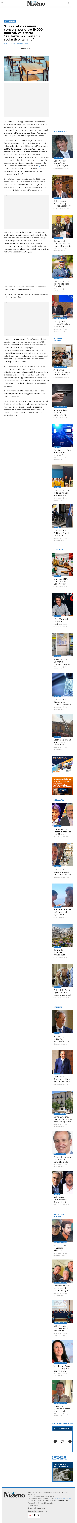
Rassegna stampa (60, 1242)
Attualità (10, 21)
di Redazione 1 (58, 249)
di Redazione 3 (58, 1253)
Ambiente (57, 947)
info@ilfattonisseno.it (50, 1500)
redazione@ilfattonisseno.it (62, 1498)
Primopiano (58, 157)
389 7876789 (63, 1500)
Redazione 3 (8, 44)
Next (70, 1441)
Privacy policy (33, 1505)
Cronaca (57, 198)
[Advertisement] (26, 269)
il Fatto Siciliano (60, 318)
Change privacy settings (36, 1508)
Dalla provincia (60, 1113)
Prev (55, 1441)
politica (57, 1033)
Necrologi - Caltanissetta (61, 1465)
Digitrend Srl (48, 1503)
